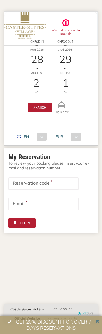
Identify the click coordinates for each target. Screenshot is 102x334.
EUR (59, 136)
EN (26, 136)
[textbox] (43, 183)
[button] (40, 107)
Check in (37, 41)
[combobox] (33, 136)
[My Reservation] (61, 102)
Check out (65, 41)
